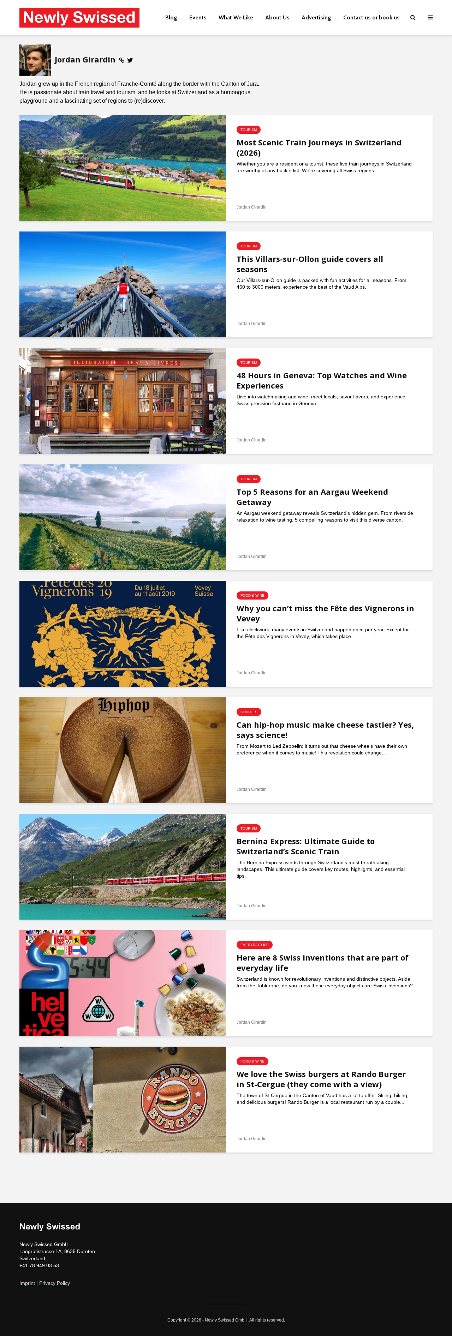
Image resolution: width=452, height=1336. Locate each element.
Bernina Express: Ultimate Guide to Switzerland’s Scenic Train (306, 846)
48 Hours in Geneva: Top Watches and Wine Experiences (322, 380)
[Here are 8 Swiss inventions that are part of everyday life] (122, 983)
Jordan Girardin (252, 207)
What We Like (236, 17)
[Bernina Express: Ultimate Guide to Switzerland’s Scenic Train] (122, 866)
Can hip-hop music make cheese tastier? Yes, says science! (325, 730)
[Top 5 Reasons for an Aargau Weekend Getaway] (122, 517)
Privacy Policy (54, 1283)
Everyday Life (254, 945)
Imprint (27, 1283)
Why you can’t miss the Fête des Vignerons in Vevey (325, 613)
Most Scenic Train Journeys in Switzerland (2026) (319, 147)
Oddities (248, 712)
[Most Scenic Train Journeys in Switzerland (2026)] (122, 167)
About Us (277, 17)
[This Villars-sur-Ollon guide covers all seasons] (122, 284)
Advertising (316, 17)
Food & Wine (252, 595)
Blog (171, 17)
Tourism (248, 130)
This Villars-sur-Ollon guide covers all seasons (310, 264)
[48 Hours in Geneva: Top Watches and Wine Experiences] (122, 400)
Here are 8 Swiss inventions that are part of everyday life (323, 962)
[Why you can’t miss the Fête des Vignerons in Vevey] (122, 633)
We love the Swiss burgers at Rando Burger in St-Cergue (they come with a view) (321, 1079)
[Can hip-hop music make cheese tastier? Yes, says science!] (122, 750)
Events (198, 17)
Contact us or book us (371, 17)
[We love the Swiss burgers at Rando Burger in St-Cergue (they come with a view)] (122, 1099)
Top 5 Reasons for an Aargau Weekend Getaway (312, 497)
